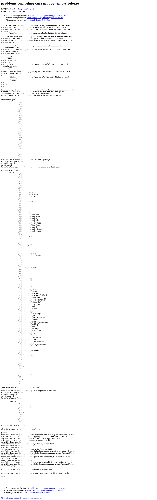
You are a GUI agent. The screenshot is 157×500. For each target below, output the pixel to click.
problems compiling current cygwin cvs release (48, 15)
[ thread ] (32, 20)
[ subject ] (40, 20)
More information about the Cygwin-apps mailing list (21, 498)
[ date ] (25, 20)
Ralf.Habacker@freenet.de (24, 9)
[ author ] (48, 20)
